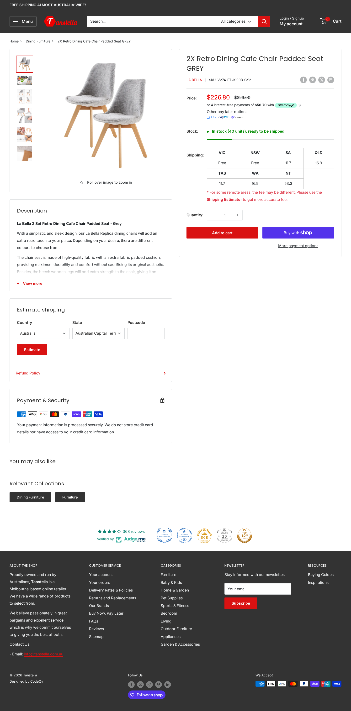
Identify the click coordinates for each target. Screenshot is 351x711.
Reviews (96, 628)
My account (291, 23)
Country (24, 322)
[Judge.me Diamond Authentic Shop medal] (164, 535)
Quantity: (194, 215)
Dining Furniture (38, 41)
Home (14, 41)
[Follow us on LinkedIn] (167, 684)
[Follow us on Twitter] (140, 684)
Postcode (136, 322)
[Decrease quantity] (212, 215)
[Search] (264, 21)
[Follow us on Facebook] (131, 684)
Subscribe (241, 603)
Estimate (32, 349)
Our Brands (99, 605)
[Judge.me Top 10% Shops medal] (244, 535)
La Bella (194, 80)
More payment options (298, 245)
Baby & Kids (171, 582)
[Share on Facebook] (303, 79)
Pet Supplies (172, 598)
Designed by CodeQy (26, 681)
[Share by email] (330, 79)
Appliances (171, 636)
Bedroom (169, 613)
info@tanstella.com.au (43, 654)
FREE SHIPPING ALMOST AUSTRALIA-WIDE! (48, 5)
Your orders (99, 582)
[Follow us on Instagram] (149, 684)
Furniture (70, 497)
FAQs (93, 621)
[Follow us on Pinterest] (158, 684)
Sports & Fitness (175, 605)
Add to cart (222, 232)
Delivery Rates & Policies (111, 590)
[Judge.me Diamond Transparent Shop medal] (184, 535)
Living (166, 621)
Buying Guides (321, 574)
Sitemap (96, 636)
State (77, 322)
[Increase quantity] (237, 215)
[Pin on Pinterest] (312, 79)
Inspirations (318, 582)
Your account (101, 574)
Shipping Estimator (224, 199)
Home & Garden (175, 590)
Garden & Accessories (180, 644)
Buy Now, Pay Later (106, 613)
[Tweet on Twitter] (321, 79)
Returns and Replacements (112, 598)
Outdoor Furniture (176, 628)
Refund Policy (28, 373)
